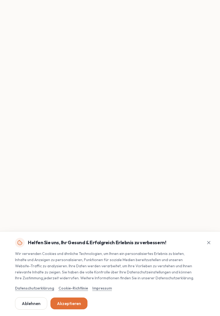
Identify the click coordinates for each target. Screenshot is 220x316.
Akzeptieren (69, 303)
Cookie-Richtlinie (73, 288)
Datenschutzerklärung (34, 288)
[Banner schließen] (209, 242)
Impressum (102, 288)
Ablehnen (31, 303)
